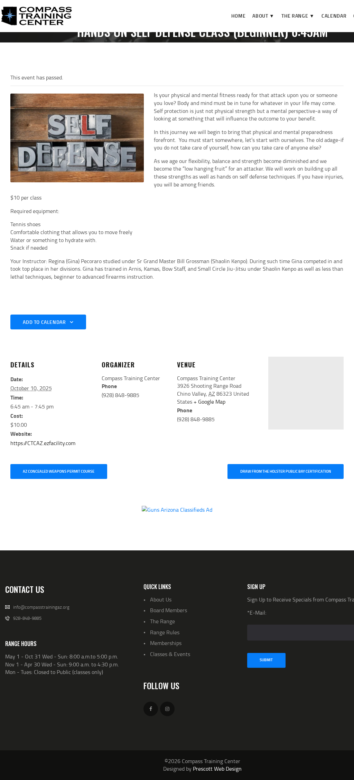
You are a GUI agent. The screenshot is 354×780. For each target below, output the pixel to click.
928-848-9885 (27, 618)
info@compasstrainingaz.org (41, 607)
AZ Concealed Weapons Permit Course (58, 471)
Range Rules (164, 632)
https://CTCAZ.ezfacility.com (42, 443)
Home (116, 46)
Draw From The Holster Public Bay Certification (285, 471)
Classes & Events (170, 654)
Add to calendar (44, 322)
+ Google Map (209, 401)
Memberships (165, 643)
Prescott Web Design (217, 768)
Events (140, 46)
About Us (160, 599)
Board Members (168, 610)
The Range (162, 621)
